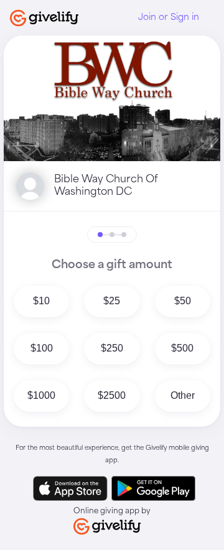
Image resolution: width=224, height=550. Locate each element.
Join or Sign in (168, 17)
